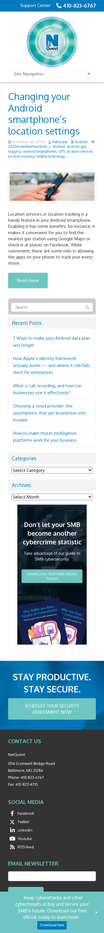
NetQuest (59, 142)
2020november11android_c (29, 146)
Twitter (23, 821)
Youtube (25, 838)
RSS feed (26, 847)
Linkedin (25, 830)
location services (80, 151)
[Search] (87, 307)
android (58, 146)
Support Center (35, 5)
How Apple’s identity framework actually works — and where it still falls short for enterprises (51, 365)
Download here (52, 925)
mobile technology (50, 156)
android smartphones (40, 151)
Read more (28, 280)
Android (81, 142)
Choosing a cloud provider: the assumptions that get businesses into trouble (49, 413)
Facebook (26, 813)
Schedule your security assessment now (52, 709)
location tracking (21, 156)
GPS (61, 151)
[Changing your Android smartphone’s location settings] (52, 186)
